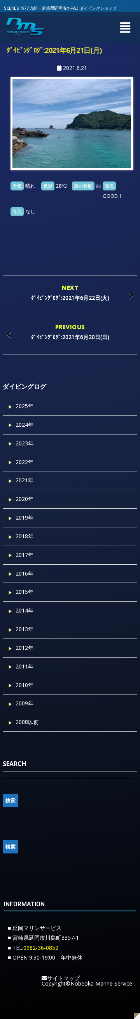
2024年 (24, 424)
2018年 (24, 536)
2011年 (24, 666)
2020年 (24, 499)
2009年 (24, 703)
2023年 (24, 443)
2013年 (24, 629)
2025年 (24, 406)
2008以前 (27, 722)
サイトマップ (63, 978)
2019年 (24, 517)
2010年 (24, 685)
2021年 (24, 480)
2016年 (24, 573)
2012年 (24, 647)
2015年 (24, 591)
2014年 (24, 610)
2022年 (24, 462)
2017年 (24, 554)
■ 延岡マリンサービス (34, 928)
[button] (125, 27)
